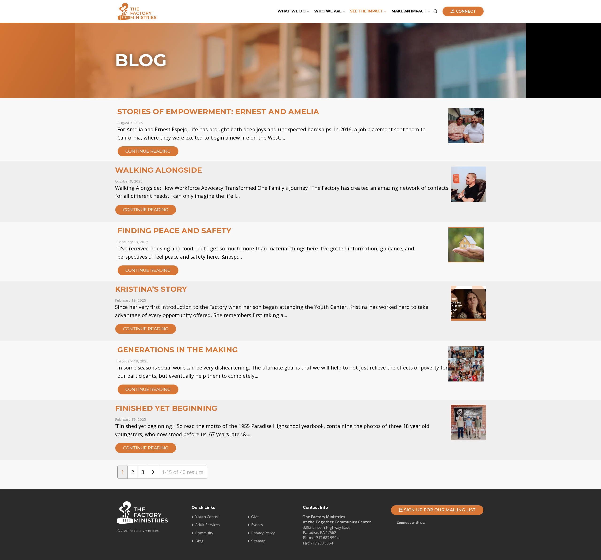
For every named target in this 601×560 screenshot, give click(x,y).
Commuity (204, 533)
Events (257, 524)
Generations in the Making (177, 349)
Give (255, 516)
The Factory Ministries (137, 11)
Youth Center (207, 516)
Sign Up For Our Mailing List (439, 510)
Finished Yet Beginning (166, 408)
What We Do (291, 11)
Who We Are (328, 11)
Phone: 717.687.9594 (321, 537)
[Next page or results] (153, 472)
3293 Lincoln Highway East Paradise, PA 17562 (326, 530)
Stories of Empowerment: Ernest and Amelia (218, 111)
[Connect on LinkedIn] (477, 522)
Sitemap (258, 541)
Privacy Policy (263, 533)
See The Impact (366, 11)
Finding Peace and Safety (174, 230)
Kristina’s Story (151, 289)
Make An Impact (409, 11)
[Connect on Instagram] (463, 522)
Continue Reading (148, 151)
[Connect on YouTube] (449, 522)
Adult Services (207, 524)
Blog (199, 541)
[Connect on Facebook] (436, 522)
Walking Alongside (158, 170)
